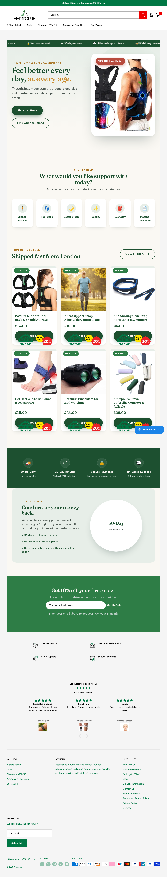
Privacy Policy (130, 803)
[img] (83, 688)
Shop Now (34, 335)
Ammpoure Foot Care (74, 25)
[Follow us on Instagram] (54, 864)
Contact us (128, 788)
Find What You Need (30, 123)
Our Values (96, 25)
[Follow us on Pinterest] (60, 864)
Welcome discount (132, 769)
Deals (29, 25)
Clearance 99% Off (47, 25)
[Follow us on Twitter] (48, 864)
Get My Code (114, 605)
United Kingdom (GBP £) (19, 859)
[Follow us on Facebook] (42, 864)
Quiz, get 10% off (131, 774)
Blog (125, 779)
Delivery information (133, 784)
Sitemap (127, 808)
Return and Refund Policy (136, 798)
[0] (158, 15)
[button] (81, 736)
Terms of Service (131, 793)
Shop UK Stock (27, 110)
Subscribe (16, 843)
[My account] (151, 15)
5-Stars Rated (14, 25)
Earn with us (129, 764)
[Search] (143, 15)
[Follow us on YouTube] (67, 864)
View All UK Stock (137, 254)
